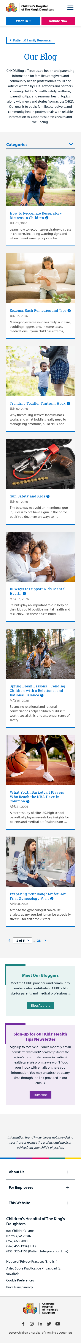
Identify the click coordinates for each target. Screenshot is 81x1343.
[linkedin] (40, 1324)
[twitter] (49, 1324)
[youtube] (57, 1324)
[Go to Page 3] (45, 940)
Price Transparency (19, 1287)
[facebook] (23, 1324)
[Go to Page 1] (9, 940)
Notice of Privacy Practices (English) (31, 1261)
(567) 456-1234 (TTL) (21, 1246)
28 (39, 940)
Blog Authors (40, 1005)
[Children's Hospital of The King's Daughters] (30, 8)
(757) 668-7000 (16, 1241)
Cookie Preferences (20, 1280)
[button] (70, 8)
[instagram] (31, 1324)
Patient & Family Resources (32, 40)
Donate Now (58, 21)
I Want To (21, 21)
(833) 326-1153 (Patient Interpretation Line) (37, 1251)
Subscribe (40, 1095)
